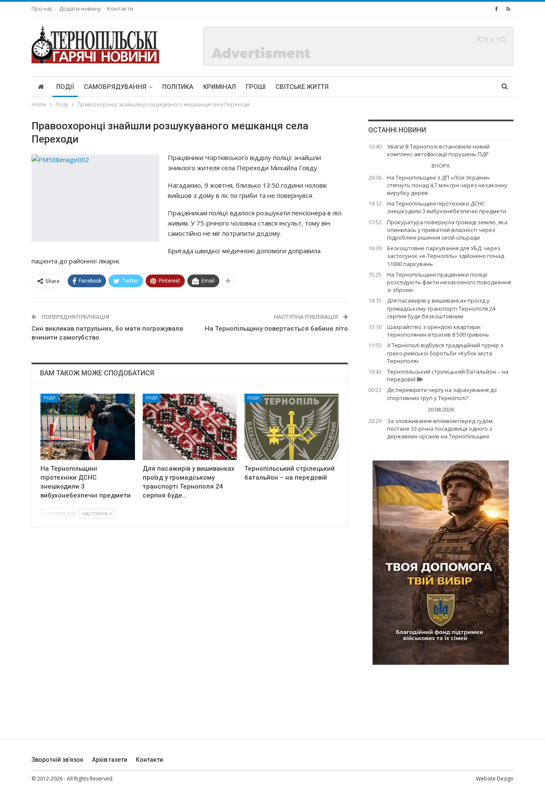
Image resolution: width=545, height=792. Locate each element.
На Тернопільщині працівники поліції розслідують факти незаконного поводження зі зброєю (449, 282)
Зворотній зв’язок (57, 759)
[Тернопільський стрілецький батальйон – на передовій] (291, 427)
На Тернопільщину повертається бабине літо (276, 328)
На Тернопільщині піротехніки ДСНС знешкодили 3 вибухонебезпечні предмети (446, 207)
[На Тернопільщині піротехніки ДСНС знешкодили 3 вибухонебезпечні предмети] (87, 427)
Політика (177, 87)
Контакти (120, 8)
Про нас (42, 8)
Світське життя (302, 87)
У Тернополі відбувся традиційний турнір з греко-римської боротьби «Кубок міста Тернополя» (445, 352)
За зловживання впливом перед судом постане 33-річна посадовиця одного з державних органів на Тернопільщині (440, 428)
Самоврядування (115, 87)
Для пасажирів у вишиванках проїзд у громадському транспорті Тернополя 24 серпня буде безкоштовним (441, 308)
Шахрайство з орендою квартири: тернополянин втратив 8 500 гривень (438, 330)
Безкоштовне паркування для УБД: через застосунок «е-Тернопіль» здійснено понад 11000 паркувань (445, 255)
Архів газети (109, 759)
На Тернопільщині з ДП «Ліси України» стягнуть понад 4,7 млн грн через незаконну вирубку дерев (447, 185)
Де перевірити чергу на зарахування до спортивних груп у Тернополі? (442, 393)
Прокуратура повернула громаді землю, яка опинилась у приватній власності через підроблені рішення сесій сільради (447, 229)
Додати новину (80, 8)
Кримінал (219, 87)
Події (65, 87)
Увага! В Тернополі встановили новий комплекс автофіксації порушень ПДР (438, 150)
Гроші (256, 87)
